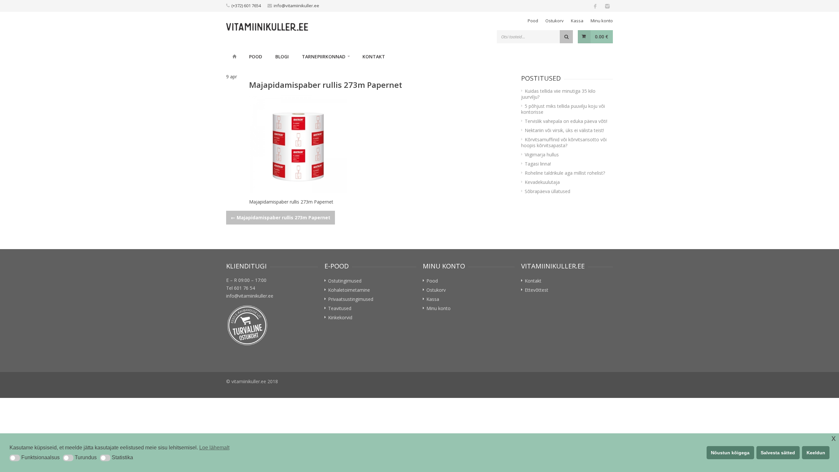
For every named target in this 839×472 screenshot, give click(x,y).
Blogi (282, 56)
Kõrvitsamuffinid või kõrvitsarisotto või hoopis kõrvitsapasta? (564, 142)
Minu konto (602, 21)
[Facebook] (595, 6)
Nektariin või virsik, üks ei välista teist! (564, 130)
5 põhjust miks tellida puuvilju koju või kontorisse (563, 109)
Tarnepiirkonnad (323, 56)
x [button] (833, 438)
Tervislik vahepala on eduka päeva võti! (566, 121)
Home (234, 56)
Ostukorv (554, 21)
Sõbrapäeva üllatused (547, 191)
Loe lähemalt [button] (214, 447)
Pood (533, 21)
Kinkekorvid (340, 317)
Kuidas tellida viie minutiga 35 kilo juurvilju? (558, 94)
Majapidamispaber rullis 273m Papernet (280, 217)
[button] (15, 458)
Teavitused (339, 308)
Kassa (577, 21)
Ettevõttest (536, 290)
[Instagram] (607, 6)
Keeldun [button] (816, 452)
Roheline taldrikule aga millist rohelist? (565, 173)
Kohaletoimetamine (349, 290)
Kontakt (373, 56)
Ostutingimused (344, 281)
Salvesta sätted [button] (778, 452)
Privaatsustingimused (350, 299)
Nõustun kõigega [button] (730, 452)
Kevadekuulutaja (542, 182)
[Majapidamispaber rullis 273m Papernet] (378, 144)
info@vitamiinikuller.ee (296, 6)
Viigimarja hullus (542, 154)
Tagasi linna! (538, 164)
